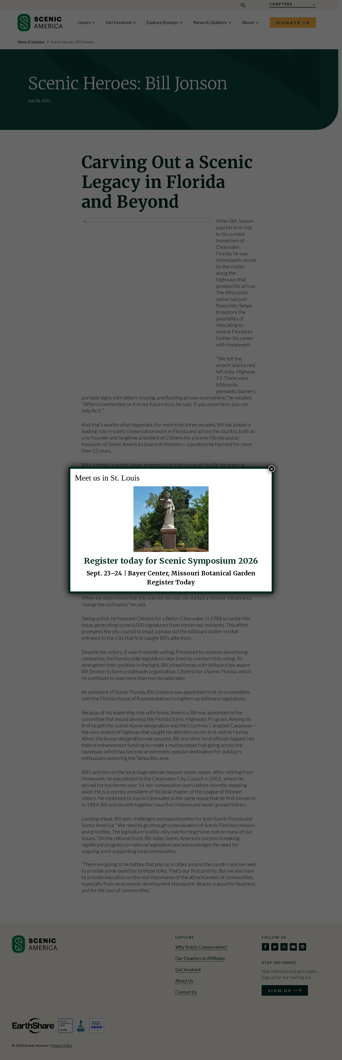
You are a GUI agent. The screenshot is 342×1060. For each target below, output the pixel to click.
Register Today (171, 582)
